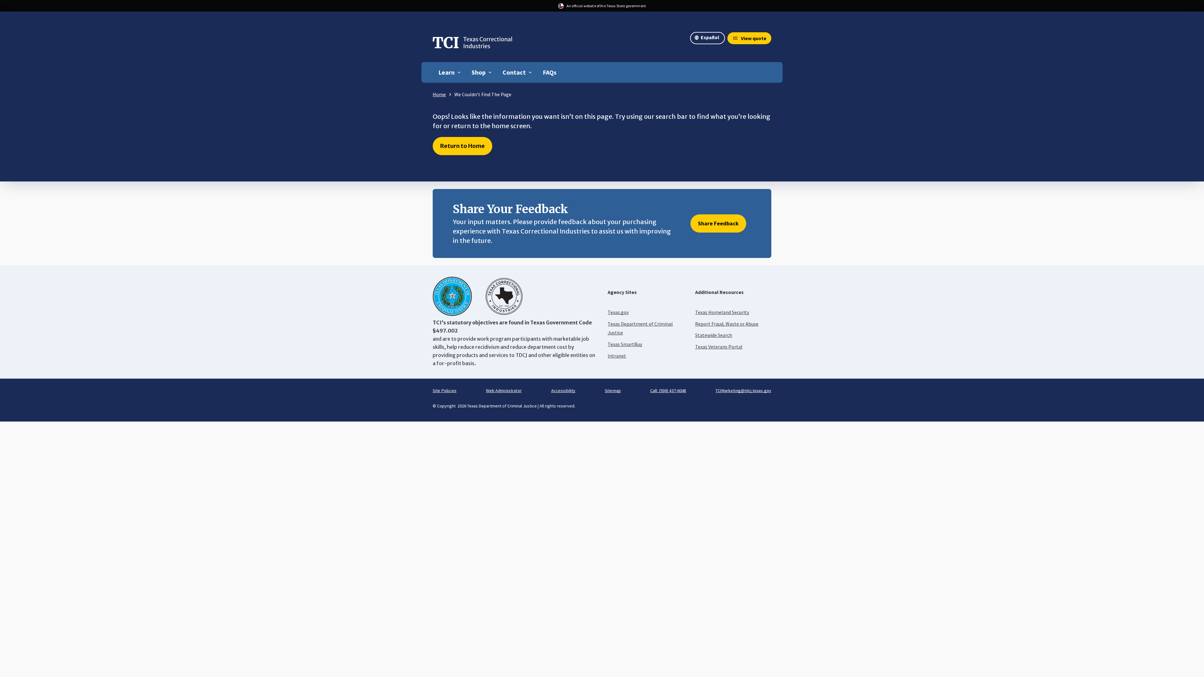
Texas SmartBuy (625, 344)
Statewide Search (713, 335)
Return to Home (462, 146)
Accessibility (563, 390)
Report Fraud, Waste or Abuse (726, 324)
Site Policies (445, 390)
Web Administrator (504, 390)
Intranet (617, 356)
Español (710, 37)
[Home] (472, 44)
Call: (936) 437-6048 (668, 390)
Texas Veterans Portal (718, 347)
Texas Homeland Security (722, 312)
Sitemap (613, 390)
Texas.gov (618, 312)
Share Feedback (718, 223)
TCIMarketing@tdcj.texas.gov (743, 390)
